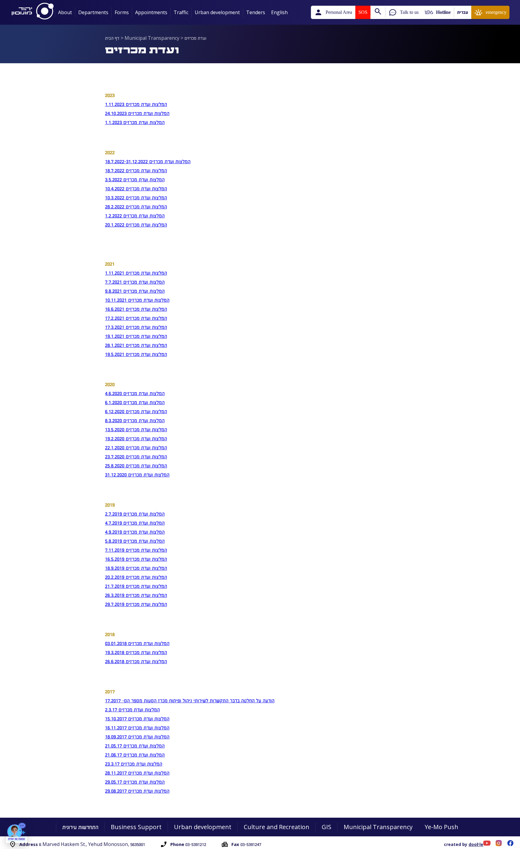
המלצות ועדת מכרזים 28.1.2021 (136, 344)
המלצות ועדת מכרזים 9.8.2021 (135, 290)
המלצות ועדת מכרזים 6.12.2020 (136, 411)
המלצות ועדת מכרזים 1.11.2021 (136, 272)
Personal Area (339, 12)
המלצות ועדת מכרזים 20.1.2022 (136, 224)
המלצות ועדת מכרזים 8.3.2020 (135, 420)
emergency (496, 12)
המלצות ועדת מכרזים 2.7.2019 (135, 513)
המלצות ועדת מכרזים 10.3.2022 (136, 197)
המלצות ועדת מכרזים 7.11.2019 (136, 549)
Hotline (443, 12)
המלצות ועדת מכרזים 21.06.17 (135, 754)
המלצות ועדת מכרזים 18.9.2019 (136, 567)
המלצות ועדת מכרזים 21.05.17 (135, 745)
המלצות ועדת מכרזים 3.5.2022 (135, 179)
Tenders (255, 12)
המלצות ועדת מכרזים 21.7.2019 (136, 585)
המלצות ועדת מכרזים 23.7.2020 (136, 456)
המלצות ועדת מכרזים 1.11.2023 (136, 104)
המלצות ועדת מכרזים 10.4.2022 (136, 188)
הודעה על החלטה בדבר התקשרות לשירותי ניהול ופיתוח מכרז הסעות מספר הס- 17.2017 (189, 700)
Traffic (181, 12)
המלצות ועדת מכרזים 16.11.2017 (137, 727)
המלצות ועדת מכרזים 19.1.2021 (136, 335)
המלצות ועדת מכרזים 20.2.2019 (136, 576)
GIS (326, 827)
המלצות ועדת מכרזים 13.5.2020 (136, 429)
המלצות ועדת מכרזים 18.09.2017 (137, 736)
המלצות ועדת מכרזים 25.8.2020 (136, 465)
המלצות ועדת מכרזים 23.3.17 (133, 763)
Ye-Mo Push (441, 827)
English (279, 12)
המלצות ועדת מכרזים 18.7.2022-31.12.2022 (147, 161)
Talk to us (409, 12)
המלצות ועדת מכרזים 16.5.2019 (136, 558)
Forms (122, 12)
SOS (362, 12)
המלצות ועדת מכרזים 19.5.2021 (136, 353)
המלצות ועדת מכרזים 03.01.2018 (137, 643)
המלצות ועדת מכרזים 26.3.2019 (136, 594)
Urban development (217, 12)
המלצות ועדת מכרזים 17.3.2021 (136, 326)
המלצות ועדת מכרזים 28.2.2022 (136, 206)
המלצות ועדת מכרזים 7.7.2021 (135, 281)
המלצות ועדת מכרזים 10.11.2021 (137, 299)
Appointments (151, 12)
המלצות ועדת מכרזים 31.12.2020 (137, 474)
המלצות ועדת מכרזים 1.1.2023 (135, 122)
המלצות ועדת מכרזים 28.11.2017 (137, 772)
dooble (476, 844)
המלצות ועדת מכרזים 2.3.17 (132, 709)
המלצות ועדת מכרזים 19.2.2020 (136, 438)
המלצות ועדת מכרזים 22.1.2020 (136, 447)
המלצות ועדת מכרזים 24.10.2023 (137, 113)
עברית (462, 12)
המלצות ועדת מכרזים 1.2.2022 (135, 215)
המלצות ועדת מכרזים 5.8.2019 (135, 540)
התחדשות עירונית (80, 827)
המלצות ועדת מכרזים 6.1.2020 (135, 402)
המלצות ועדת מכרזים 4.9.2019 (135, 531)
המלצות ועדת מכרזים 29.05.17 (135, 781)
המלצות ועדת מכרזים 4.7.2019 (135, 522)
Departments (93, 12)
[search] (377, 11)
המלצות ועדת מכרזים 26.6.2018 (136, 661)
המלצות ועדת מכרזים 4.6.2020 (135, 393)
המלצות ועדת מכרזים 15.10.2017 (137, 718)
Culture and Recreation (276, 827)
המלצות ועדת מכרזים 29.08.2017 (137, 790)
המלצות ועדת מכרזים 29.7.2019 (136, 603)
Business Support (136, 827)
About (65, 12)
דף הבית (112, 38)
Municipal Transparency (152, 38)
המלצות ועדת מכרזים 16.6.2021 (136, 308)
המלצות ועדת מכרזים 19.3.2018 (136, 652)
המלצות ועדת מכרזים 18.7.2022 (136, 170)
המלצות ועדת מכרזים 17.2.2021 (136, 317)
